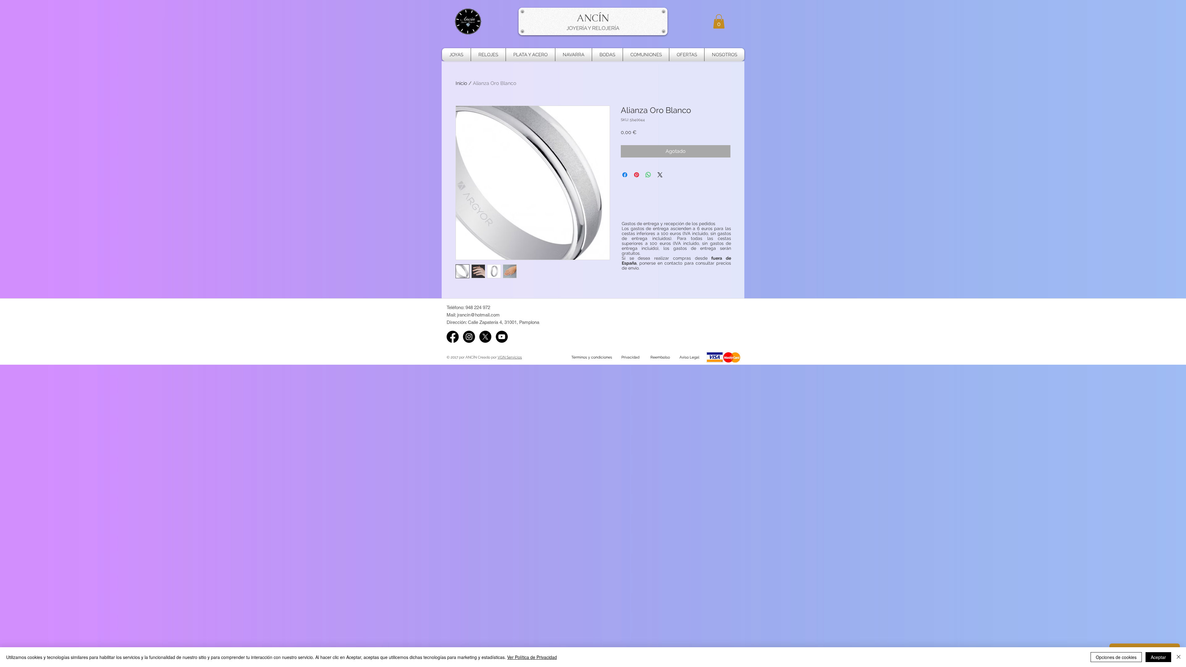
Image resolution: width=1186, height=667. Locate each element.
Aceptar (1158, 657)
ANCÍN (593, 18)
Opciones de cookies (1116, 657)
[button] (719, 21)
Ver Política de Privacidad (532, 657)
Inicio (461, 83)
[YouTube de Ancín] (502, 337)
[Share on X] (660, 174)
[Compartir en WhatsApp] (648, 174)
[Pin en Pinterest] (636, 174)
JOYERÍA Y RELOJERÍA (592, 28)
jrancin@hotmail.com (478, 314)
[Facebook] (453, 337)
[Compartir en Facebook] (625, 174)
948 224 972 (477, 307)
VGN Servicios (510, 357)
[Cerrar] (1178, 657)
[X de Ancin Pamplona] (485, 337)
